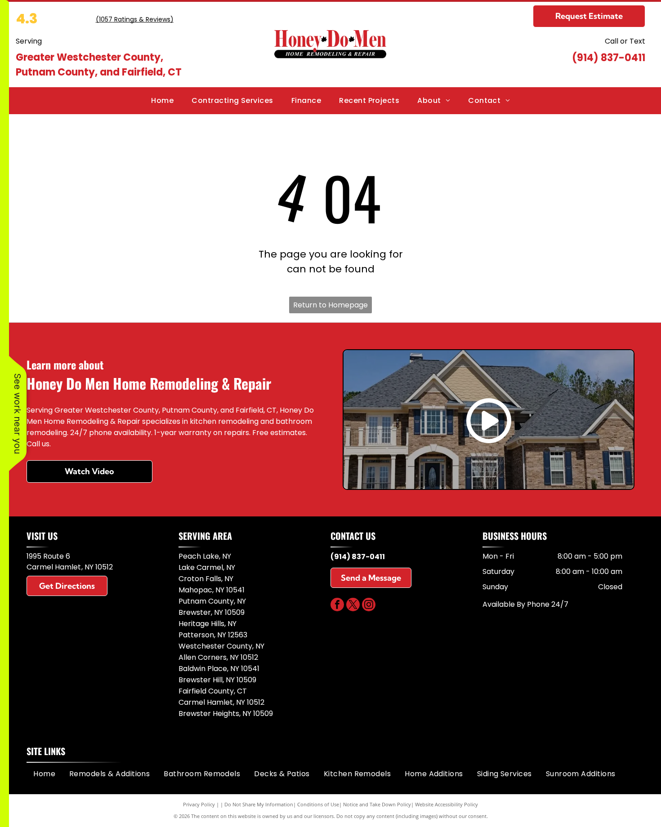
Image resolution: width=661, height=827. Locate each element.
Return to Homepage (330, 305)
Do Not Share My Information (258, 804)
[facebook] (337, 606)
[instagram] (368, 606)
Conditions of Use (318, 804)
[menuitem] (162, 100)
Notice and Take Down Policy (377, 804)
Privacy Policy (199, 804)
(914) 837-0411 (608, 58)
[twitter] (353, 606)
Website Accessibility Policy (446, 804)
